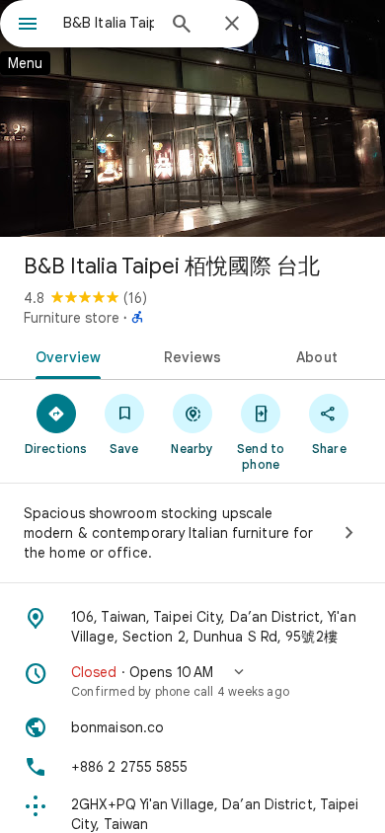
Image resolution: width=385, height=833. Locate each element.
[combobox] (108, 23)
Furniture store (71, 318)
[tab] (64, 355)
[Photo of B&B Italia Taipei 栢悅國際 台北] (192, 118)
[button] (192, 681)
